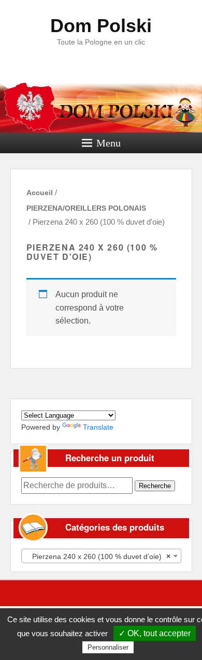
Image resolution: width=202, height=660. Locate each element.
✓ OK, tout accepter (155, 633)
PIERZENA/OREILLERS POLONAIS (86, 208)
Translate (98, 427)
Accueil (39, 192)
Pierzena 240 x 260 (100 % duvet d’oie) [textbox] (98, 556)
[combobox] (101, 556)
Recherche (155, 486)
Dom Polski (101, 25)
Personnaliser (108, 647)
